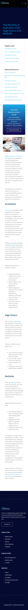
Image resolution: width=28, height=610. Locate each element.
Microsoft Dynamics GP (10, 557)
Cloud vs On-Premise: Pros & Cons (14, 93)
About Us (7, 541)
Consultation (8, 577)
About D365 (7, 539)
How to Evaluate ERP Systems (13, 90)
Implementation (8, 575)
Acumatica (7, 562)
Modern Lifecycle (9, 536)
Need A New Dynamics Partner (11, 580)
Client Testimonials (9, 544)
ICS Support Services (10, 55)
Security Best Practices (11, 97)
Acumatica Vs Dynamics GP (12, 84)
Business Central (8, 560)
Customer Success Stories (12, 58)
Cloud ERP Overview (10, 49)
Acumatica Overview (10, 81)
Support (7, 572)
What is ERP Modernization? (12, 52)
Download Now (14, 130)
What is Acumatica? (10, 72)
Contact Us (7, 524)
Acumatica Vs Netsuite (11, 87)
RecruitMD (7, 582)
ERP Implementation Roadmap (13, 100)
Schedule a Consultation (11, 61)
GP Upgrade (7, 546)
